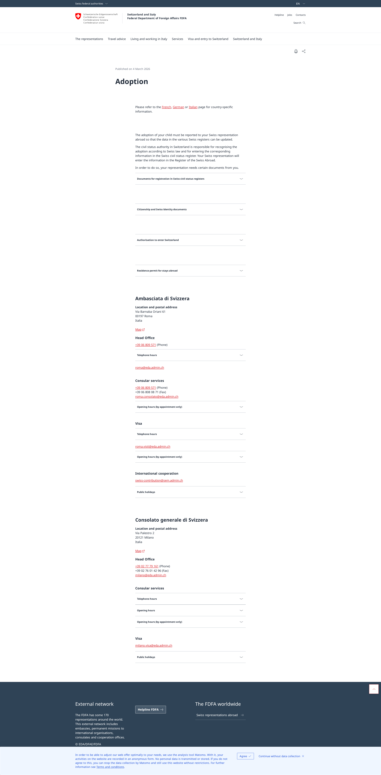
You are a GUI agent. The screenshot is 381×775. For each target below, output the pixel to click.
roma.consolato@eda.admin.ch (156, 396)
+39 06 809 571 (145, 345)
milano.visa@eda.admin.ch (153, 645)
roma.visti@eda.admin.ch (152, 446)
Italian (193, 107)
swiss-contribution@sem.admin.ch (159, 480)
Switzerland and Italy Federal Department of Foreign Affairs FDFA (156, 16)
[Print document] (296, 51)
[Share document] (303, 51)
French (166, 107)
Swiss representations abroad (217, 715)
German (178, 107)
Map (138, 329)
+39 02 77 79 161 (147, 566)
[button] (89, 39)
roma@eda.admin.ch (149, 367)
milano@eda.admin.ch (150, 575)
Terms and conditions (110, 767)
